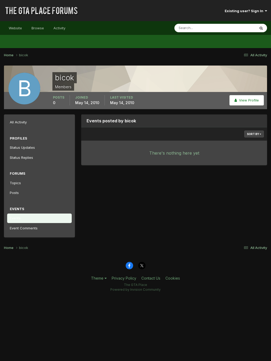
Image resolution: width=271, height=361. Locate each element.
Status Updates (236, 28)
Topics (15, 183)
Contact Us (150, 278)
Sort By (253, 134)
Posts (14, 193)
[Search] (261, 28)
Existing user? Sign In (245, 11)
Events (15, 218)
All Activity (18, 122)
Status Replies (21, 157)
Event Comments (24, 228)
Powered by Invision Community (135, 289)
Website (15, 28)
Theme (98, 278)
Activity (59, 28)
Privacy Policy (124, 278)
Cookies (172, 278)
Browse (37, 28)
